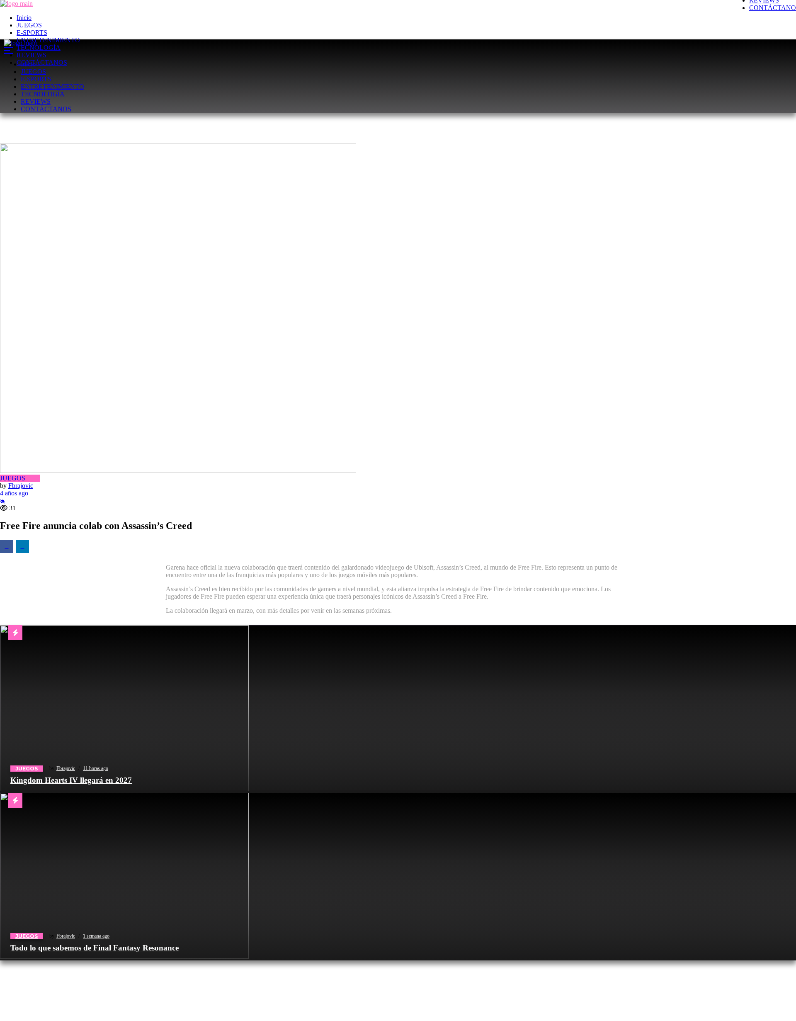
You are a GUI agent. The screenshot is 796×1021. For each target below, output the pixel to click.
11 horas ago (95, 768)
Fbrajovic (65, 768)
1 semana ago (96, 936)
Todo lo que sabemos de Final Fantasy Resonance (94, 947)
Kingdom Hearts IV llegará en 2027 (71, 780)
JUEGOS (26, 768)
